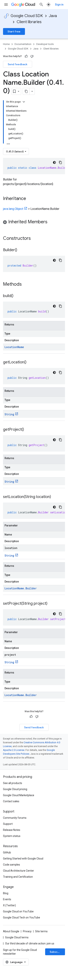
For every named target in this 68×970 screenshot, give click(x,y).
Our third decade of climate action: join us (29, 943)
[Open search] (41, 4)
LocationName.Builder (21, 588)
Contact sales (11, 801)
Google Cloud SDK (27, 15)
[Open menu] (6, 4)
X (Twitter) (9, 905)
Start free (14, 31)
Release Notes (11, 829)
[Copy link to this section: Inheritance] (30, 199)
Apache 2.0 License (13, 750)
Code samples (11, 864)
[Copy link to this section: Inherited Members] (51, 222)
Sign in (59, 4)
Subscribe (56, 952)
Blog (5, 893)
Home (6, 44)
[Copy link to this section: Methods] (26, 284)
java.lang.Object (13, 209)
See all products (12, 783)
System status (11, 835)
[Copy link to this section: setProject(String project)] (51, 603)
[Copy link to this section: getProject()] (28, 429)
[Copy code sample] (60, 162)
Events (7, 899)
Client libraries (29, 22)
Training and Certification (18, 876)
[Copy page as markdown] (26, 91)
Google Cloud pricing (15, 789)
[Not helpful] (32, 56)
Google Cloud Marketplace (18, 795)
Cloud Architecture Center (18, 870)
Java (53, 15)
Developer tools (45, 44)
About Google (11, 931)
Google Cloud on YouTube (18, 911)
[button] (34, 222)
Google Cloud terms (17, 937)
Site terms (41, 931)
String (9, 414)
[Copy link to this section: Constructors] (35, 238)
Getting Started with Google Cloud (23, 858)
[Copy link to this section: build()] (17, 296)
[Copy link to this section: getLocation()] (30, 362)
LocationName (14, 347)
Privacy (27, 931)
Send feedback (17, 64)
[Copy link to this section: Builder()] (21, 250)
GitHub (7, 852)
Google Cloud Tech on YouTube (21, 917)
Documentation (23, 44)
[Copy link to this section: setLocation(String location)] (55, 497)
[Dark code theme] (54, 162)
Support (8, 823)
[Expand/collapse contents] (24, 102)
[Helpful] (26, 56)
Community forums (14, 817)
